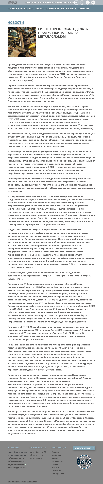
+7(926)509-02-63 (16, 464)
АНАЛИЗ (40, 8)
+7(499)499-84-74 (16, 458)
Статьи (55, 464)
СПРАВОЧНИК (52, 8)
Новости (55, 467)
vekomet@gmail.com (17, 467)
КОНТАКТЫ (83, 8)
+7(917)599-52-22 (16, 461)
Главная (55, 452)
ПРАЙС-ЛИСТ (26, 8)
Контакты (56, 470)
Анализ (55, 458)
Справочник (57, 461)
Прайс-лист (57, 455)
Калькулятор (58, 474)
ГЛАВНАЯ (12, 8)
